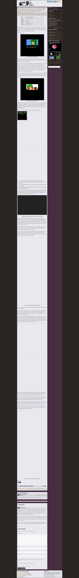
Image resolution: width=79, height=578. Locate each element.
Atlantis (31, 68)
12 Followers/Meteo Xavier (20, 572)
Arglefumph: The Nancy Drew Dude (21, 573)
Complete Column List (52, 15)
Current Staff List (51, 14)
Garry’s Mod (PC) (56, 38)
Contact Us (50, 13)
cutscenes (27, 13)
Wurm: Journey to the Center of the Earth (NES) (32, 8)
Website (19, 554)
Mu (41, 68)
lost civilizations (31, 13)
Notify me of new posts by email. (24, 566)
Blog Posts (32, 6)
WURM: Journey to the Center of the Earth (35, 14)
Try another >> (60, 27)
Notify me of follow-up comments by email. (26, 563)
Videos (47, 6)
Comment (20, 533)
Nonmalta (19, 69)
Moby (19, 193)
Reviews (21, 6)
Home (18, 6)
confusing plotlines (23, 13)
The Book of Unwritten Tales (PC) (55, 19)
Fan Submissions (37, 6)
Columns (24, 6)
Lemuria (37, 68)
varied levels (28, 14)
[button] (22, 116)
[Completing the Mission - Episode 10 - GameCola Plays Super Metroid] (52, 54)
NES (33, 13)
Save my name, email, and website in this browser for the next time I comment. (31, 560)
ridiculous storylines (36, 13)
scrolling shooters (20, 14)
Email (19, 550)
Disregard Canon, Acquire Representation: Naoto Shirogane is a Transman (55, 36)
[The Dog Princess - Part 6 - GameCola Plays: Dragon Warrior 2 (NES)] (58, 57)
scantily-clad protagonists (43, 13)
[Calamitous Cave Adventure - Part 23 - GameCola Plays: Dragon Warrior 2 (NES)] (52, 57)
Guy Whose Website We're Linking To (22, 574)
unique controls (25, 14)
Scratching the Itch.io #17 (57, 34)
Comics (45, 6)
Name (19, 546)
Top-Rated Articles (51, 16)
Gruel (49, 30)
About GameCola (51, 12)
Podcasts (41, 6)
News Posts (28, 6)
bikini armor (19, 13)
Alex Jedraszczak (23, 494)
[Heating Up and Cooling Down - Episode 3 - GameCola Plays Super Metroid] (58, 54)
